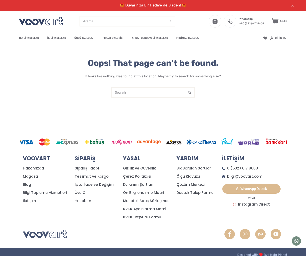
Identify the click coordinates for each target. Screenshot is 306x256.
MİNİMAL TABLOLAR (188, 37)
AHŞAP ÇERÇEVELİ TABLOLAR (150, 37)
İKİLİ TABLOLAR (56, 37)
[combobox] (122, 21)
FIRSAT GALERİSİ (113, 37)
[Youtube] (276, 234)
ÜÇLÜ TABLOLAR (84, 37)
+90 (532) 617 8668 (251, 23)
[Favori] (265, 38)
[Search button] (170, 21)
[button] (251, 189)
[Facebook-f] (229, 234)
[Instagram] (215, 21)
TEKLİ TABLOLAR (29, 37)
